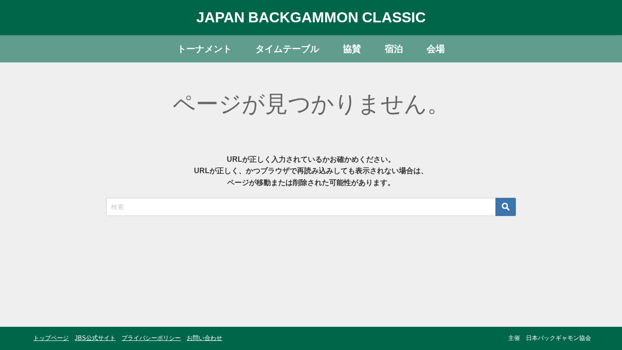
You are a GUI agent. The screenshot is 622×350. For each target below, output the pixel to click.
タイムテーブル (287, 48)
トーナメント (204, 48)
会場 (436, 48)
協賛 (352, 48)
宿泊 (394, 48)
